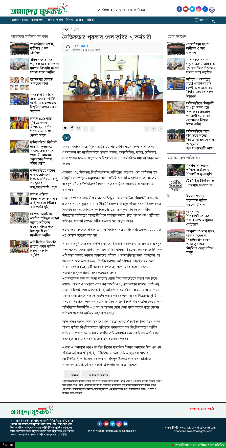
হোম (25, 20)
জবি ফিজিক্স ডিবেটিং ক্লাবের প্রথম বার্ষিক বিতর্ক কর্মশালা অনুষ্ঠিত (43, 248)
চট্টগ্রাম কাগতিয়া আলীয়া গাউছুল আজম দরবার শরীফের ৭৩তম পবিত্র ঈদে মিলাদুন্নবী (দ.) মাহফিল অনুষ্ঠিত (44, 224)
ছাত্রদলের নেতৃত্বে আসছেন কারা (41, 81)
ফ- (154, 128)
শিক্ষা (69, 20)
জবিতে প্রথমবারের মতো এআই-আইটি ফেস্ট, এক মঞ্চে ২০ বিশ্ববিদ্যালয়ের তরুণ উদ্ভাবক (43, 103)
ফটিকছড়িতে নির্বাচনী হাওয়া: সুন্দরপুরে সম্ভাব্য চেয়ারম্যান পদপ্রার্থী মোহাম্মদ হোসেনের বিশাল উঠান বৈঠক (43, 153)
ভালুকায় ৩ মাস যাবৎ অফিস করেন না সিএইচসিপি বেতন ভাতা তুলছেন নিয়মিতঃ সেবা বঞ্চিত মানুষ (200, 242)
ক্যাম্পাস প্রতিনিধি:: (81, 45)
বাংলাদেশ (37, 20)
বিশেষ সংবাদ (54, 20)
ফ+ (147, 128)
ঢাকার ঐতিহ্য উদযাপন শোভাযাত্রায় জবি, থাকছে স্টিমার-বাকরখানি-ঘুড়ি (44, 200)
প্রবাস (79, 20)
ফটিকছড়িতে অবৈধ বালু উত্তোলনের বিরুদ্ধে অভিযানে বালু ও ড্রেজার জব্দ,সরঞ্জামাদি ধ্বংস (44, 179)
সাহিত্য (90, 20)
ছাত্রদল (75, 375)
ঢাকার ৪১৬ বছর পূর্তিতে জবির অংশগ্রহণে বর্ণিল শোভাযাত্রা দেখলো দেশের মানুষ (42, 127)
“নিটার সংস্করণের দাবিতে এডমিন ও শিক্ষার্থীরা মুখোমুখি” (200, 169)
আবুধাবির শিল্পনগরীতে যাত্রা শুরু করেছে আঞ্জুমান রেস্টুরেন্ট (199, 217)
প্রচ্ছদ (15, 20)
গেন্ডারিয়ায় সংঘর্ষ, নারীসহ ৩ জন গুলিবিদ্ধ (42, 48)
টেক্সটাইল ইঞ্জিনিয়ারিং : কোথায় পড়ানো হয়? (200, 183)
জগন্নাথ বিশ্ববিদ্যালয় (99, 375)
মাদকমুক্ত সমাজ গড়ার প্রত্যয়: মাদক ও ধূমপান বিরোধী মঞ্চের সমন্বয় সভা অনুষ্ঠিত (44, 65)
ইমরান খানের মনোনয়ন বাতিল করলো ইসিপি (196, 200)
